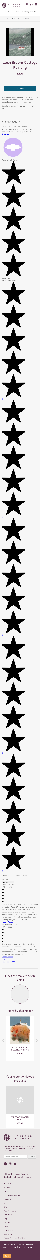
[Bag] (31, 4)
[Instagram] (10, 1166)
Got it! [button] (7, 1256)
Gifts (5, 1207)
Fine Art (13, 18)
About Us (7, 1222)
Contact (6, 1226)
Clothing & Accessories (12, 1195)
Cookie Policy (8, 1234)
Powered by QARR (9, 962)
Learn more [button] (8, 1250)
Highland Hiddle (12, 5)
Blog (5, 1219)
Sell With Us (8, 1215)
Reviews (5, 134)
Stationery (7, 1199)
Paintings (24, 18)
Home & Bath (8, 1184)
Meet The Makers (10, 1211)
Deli (5, 1203)
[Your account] (27, 6)
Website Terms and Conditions (14, 1238)
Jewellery (7, 1188)
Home (4, 18)
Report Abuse (7, 922)
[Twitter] (15, 1166)
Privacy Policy (8, 1230)
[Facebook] (5, 1166)
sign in (10, 875)
